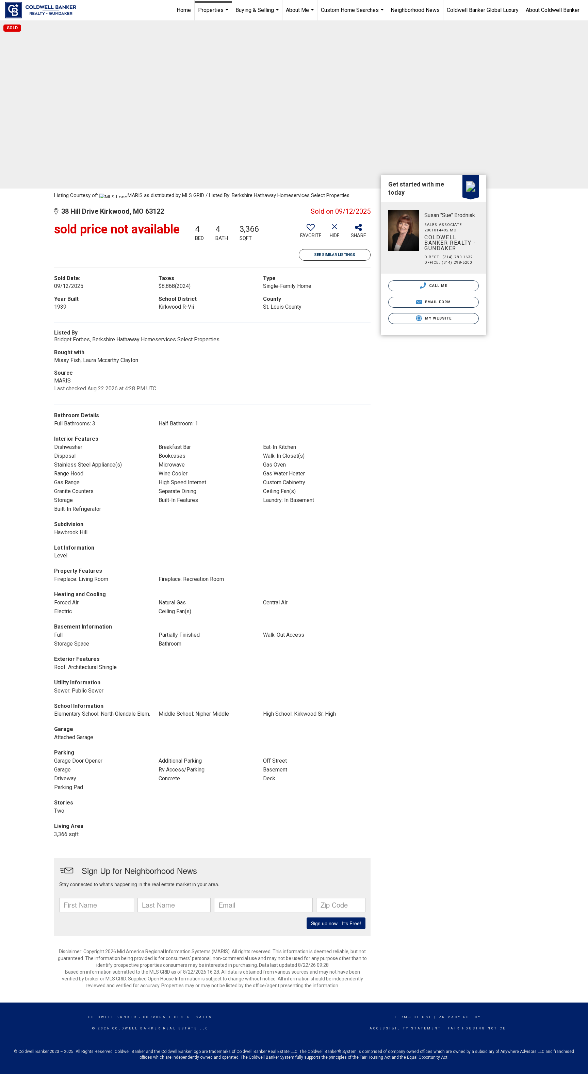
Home (184, 10)
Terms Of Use (413, 1017)
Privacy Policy (460, 1017)
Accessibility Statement (405, 1028)
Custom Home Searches (353, 13)
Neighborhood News (415, 10)
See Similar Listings (334, 255)
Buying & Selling (257, 13)
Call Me (437, 285)
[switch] (311, 233)
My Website (438, 318)
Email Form (437, 302)
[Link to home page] (44, 10)
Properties (214, 13)
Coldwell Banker (112, 1017)
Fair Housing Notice (477, 1028)
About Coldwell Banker (552, 10)
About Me (300, 13)
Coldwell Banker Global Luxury (483, 10)
